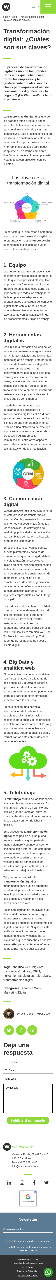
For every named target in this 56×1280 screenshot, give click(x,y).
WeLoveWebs (21, 914)
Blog (14, 17)
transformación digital (18, 980)
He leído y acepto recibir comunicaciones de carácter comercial (29, 1249)
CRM (40, 414)
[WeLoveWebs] (5, 7)
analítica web (21, 967)
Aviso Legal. (28, 1267)
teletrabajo (14, 799)
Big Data (27, 682)
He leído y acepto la (29, 1241)
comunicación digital (17, 971)
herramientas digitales (18, 975)
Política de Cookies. (28, 1275)
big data (37, 967)
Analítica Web (31, 988)
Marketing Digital (14, 992)
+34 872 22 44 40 (27, 1162)
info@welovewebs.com (25, 1166)
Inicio (5, 17)
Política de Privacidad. (28, 1271)
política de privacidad (39, 1241)
